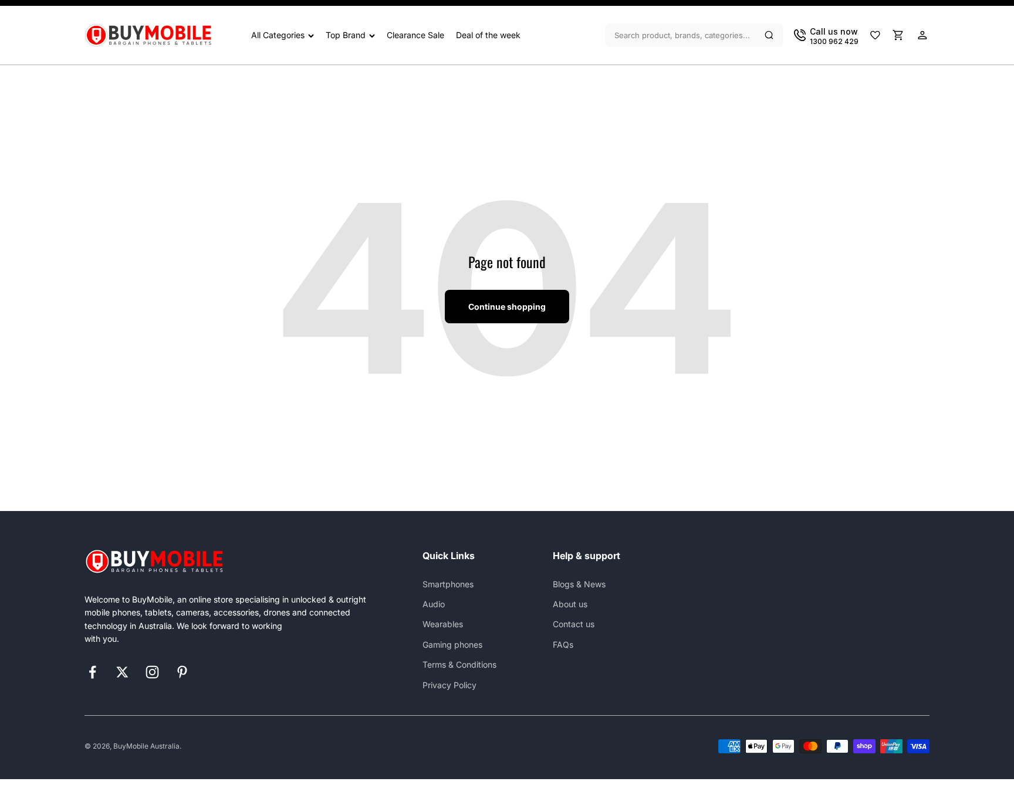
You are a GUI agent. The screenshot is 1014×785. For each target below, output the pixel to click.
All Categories (278, 35)
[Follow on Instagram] (152, 672)
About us (570, 604)
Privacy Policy (449, 685)
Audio (433, 604)
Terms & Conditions (459, 664)
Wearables (442, 624)
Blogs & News (579, 584)
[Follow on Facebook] (92, 672)
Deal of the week (488, 35)
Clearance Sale (415, 35)
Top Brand (346, 35)
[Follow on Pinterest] (182, 672)
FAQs (563, 644)
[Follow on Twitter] (122, 672)
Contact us (573, 624)
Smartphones (448, 584)
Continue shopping (507, 307)
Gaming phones (452, 644)
